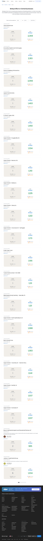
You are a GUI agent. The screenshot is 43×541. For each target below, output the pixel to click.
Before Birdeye (13, 32)
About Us (3, 522)
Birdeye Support (24, 527)
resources (6, 4)
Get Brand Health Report (25, 522)
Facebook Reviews (4, 511)
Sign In (34, 1)
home (2, 4)
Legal (32, 503)
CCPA (19, 539)
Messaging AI (13, 498)
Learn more (6, 28)
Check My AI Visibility (38, 1)
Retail (32, 508)
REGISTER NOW (36, 489)
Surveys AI (23, 497)
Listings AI (3, 498)
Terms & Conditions (4, 539)
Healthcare (32, 501)
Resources (20, 1)
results (10, 4)
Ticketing (23, 502)
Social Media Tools (24, 531)
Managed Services (33, 522)
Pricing (24, 1)
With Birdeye (30, 32)
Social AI (3, 501)
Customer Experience (14, 508)
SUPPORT (39, 536)
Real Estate (32, 507)
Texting (13, 501)
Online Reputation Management (6, 507)
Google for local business (5, 506)
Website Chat (23, 508)
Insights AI (23, 498)
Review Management (14, 506)
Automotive (32, 497)
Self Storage (32, 506)
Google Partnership (4, 516)
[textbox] (26, 20)
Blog (12, 525)
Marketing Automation (15, 497)
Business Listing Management (25, 506)
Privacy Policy (8, 539)
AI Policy (22, 539)
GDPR (14, 539)
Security (12, 539)
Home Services (33, 502)
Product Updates (14, 526)
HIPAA (17, 539)
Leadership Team (14, 522)
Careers (3, 527)
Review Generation (14, 507)
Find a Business (23, 525)
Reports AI (23, 501)
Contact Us (3, 530)
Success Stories (14, 527)
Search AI (3, 497)
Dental (32, 498)
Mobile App (23, 530)
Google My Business (4, 508)
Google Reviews (24, 507)
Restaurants (33, 511)
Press (2, 526)
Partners (16, 1)
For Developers (23, 526)
